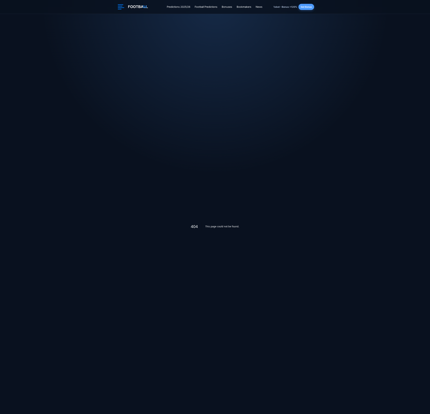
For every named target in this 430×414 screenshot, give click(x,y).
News (259, 6)
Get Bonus (306, 7)
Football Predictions (206, 6)
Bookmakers (244, 6)
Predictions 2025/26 (178, 6)
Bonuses (227, 6)
